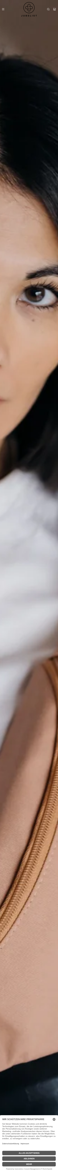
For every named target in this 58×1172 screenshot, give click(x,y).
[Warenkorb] (54, 9)
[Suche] (48, 9)
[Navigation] (3, 9)
